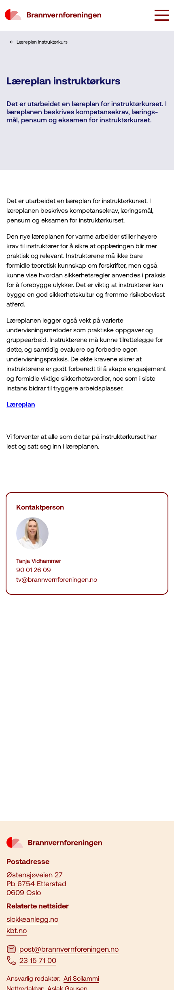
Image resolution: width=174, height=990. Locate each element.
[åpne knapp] (162, 16)
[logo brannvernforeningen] (53, 15)
